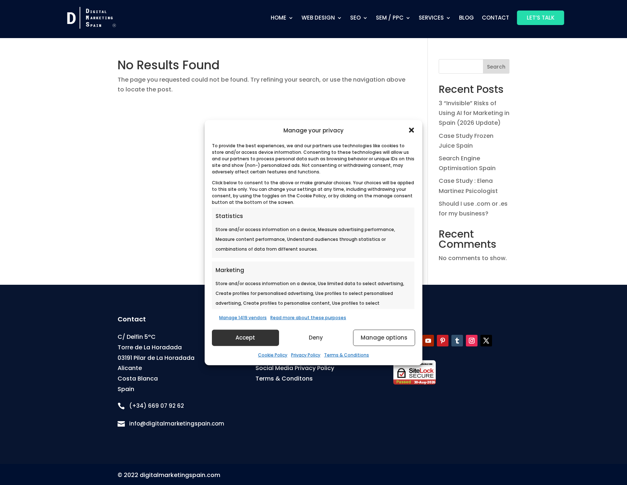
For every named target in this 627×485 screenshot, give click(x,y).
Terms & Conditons (284, 378)
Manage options (384, 337)
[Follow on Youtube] (428, 340)
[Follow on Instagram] (472, 340)
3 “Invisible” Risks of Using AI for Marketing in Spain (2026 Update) (474, 113)
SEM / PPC (389, 17)
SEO (355, 17)
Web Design (318, 17)
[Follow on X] (486, 340)
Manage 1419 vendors (243, 317)
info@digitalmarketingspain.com (176, 423)
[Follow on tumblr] (457, 340)
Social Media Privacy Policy (294, 368)
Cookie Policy (272, 355)
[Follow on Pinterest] (442, 340)
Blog (466, 17)
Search (496, 66)
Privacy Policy (305, 355)
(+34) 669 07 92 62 (156, 406)
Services (431, 17)
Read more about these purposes (308, 317)
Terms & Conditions (346, 355)
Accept (245, 337)
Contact (495, 17)
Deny (316, 337)
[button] (411, 130)
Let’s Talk (540, 17)
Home (278, 17)
